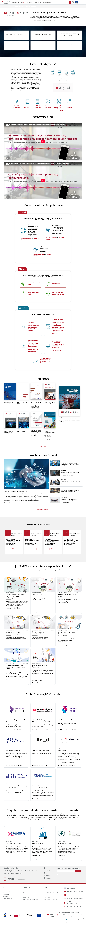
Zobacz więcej (43, 446)
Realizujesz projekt (19, 6)
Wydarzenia (38, 2)
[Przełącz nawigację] (83, 2)
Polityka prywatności (72, 901)
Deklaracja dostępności (73, 895)
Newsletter (73, 874)
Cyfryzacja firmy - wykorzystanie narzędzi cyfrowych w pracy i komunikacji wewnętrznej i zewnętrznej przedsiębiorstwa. (58, 346)
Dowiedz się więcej (26, 238)
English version (71, 888)
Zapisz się (78, 871)
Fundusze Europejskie (17, 2)
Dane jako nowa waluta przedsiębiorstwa (16, 491)
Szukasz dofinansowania (31, 6)
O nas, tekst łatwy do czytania (75, 898)
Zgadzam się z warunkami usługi (64, 874)
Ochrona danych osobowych (74, 906)
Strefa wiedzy (29, 2)
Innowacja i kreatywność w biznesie (56, 283)
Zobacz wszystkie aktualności (43, 509)
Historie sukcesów (47, 2)
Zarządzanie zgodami (72, 903)
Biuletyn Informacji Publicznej (75, 891)
